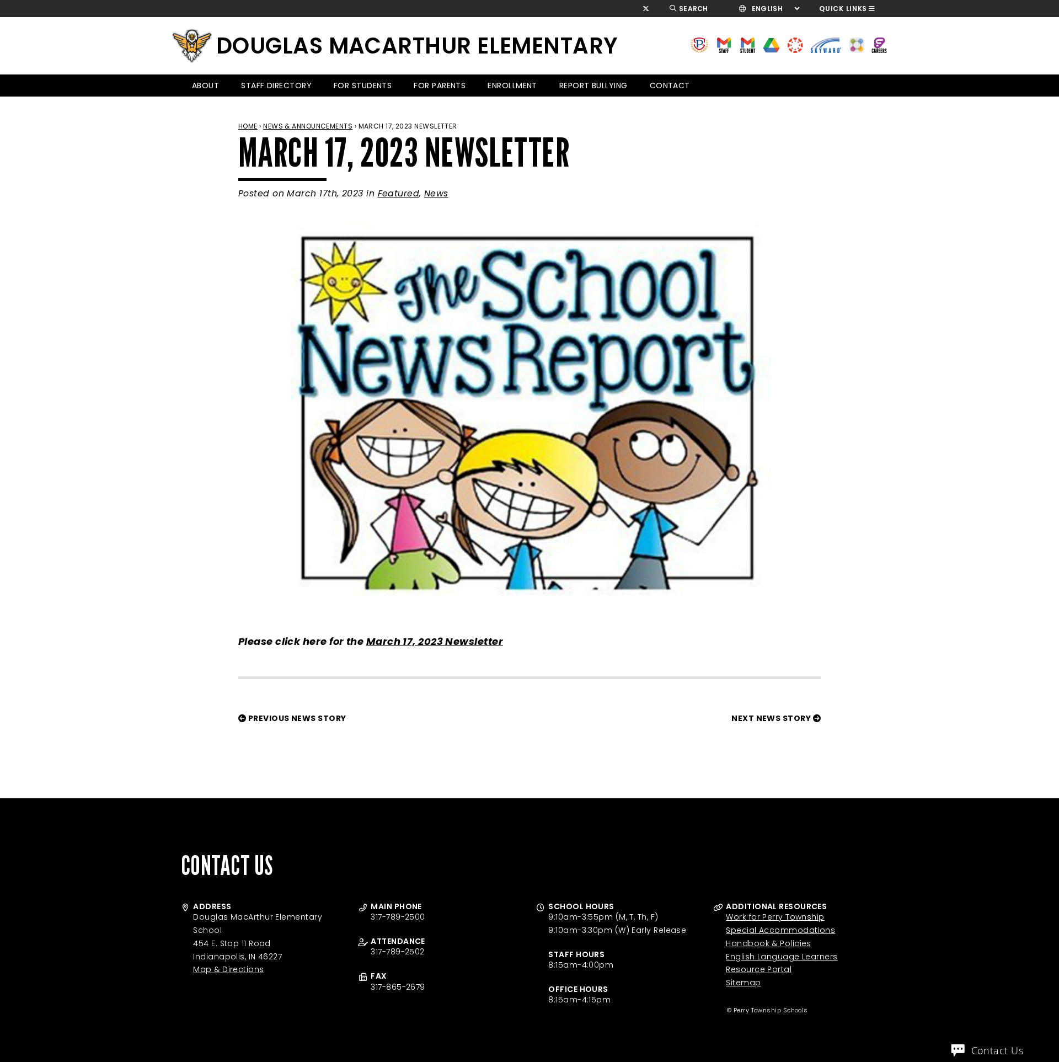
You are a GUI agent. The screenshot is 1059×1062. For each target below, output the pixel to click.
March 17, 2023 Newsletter (434, 641)
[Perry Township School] (192, 46)
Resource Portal (758, 969)
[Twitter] (646, 9)
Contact (670, 85)
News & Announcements (307, 126)
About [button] (205, 85)
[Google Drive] (771, 44)
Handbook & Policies (768, 943)
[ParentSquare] (856, 44)
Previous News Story (296, 718)
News (436, 193)
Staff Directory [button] (276, 85)
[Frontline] (879, 44)
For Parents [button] (440, 85)
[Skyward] (826, 44)
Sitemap (743, 982)
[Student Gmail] (748, 44)
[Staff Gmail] (724, 44)
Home (248, 126)
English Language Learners (781, 956)
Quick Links (843, 8)
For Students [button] (363, 85)
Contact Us (997, 1050)
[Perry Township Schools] (700, 44)
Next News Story (771, 718)
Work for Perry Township (775, 916)
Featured (399, 193)
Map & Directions (228, 969)
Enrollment (512, 85)
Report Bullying (593, 85)
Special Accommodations (780, 930)
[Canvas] (795, 44)
